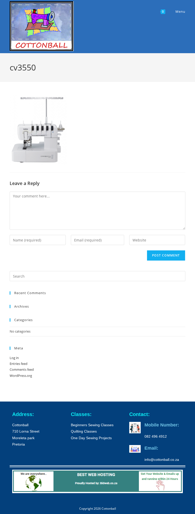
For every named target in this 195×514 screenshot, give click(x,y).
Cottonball (109, 508)
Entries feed (18, 363)
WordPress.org (21, 375)
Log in (14, 357)
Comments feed (22, 369)
